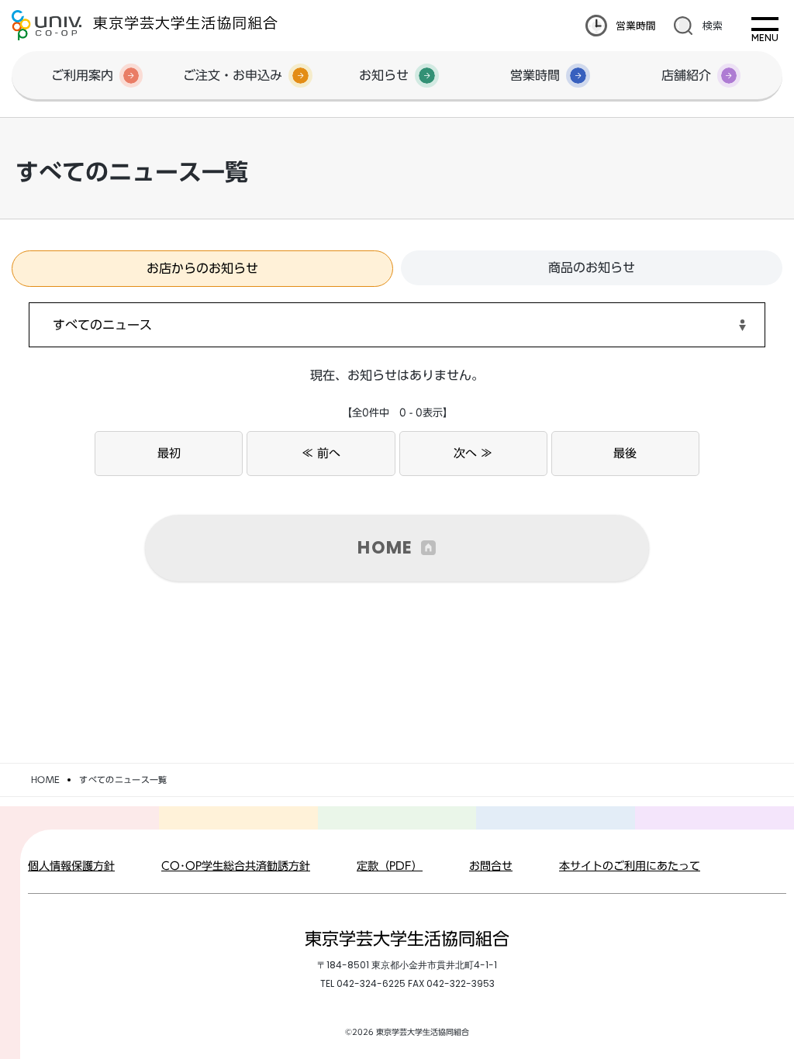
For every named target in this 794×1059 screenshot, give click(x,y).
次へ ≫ (473, 453)
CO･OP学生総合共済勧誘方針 (235, 866)
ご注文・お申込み (232, 75)
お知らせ (384, 75)
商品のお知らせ (591, 267)
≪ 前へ (321, 453)
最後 (625, 453)
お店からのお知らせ (202, 268)
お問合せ (491, 866)
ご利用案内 (82, 75)
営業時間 (636, 25)
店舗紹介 (686, 75)
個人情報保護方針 (71, 866)
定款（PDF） (390, 866)
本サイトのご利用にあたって (629, 866)
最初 (169, 453)
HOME (385, 548)
